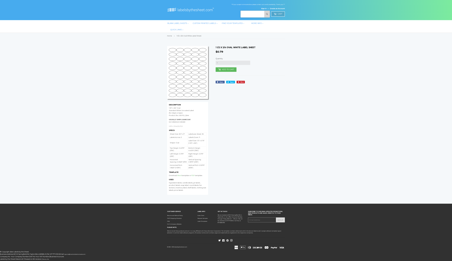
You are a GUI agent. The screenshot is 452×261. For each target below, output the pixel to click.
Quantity (219, 59)
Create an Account (277, 8)
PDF (193, 175)
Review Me (45, 259)
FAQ (168, 221)
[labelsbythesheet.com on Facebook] (223, 241)
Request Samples (203, 218)
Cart (279, 14)
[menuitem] (178, 23)
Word (179, 175)
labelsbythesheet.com (180, 247)
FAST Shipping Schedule (174, 218)
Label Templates (202, 221)
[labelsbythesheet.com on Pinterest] (227, 241)
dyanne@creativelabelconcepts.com (75, 254)
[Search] (267, 14)
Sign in (264, 8)
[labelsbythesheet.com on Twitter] (219, 241)
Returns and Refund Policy (175, 215)
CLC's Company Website (174, 224)
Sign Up (280, 220)
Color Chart (201, 215)
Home (169, 36)
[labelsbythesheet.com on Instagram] (231, 241)
